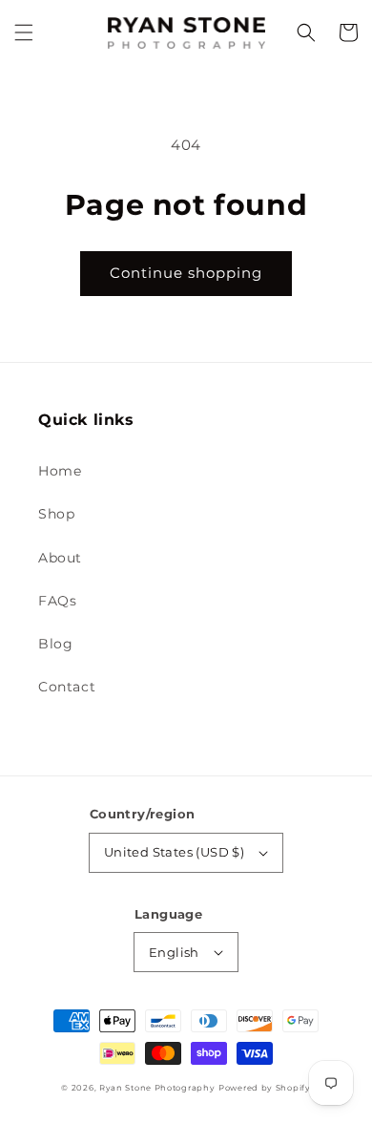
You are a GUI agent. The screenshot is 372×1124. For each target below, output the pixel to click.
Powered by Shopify (264, 1087)
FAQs (57, 600)
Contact (66, 686)
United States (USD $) (174, 851)
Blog (55, 643)
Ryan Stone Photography (157, 1087)
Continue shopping (186, 273)
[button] (24, 32)
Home (59, 470)
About (60, 557)
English (174, 952)
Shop (56, 513)
